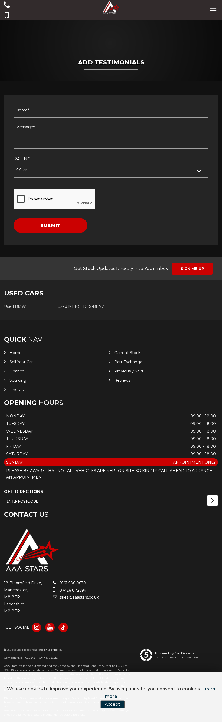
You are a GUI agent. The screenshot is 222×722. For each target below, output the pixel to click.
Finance (16, 371)
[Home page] (111, 7)
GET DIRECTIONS (23, 491)
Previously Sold (128, 371)
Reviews (122, 380)
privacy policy (53, 649)
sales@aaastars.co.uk (78, 597)
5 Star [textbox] (21, 169)
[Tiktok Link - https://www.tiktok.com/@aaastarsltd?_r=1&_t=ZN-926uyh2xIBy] (63, 627)
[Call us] (6, 5)
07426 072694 (72, 590)
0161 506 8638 (72, 583)
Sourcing (17, 380)
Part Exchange (128, 362)
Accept (112, 704)
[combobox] (111, 170)
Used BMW (15, 306)
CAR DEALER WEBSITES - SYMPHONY (177, 657)
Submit (51, 225)
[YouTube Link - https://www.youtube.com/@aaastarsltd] (50, 627)
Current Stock (127, 352)
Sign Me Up (192, 268)
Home (15, 352)
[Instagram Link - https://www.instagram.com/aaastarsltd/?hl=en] (36, 627)
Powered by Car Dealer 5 (174, 653)
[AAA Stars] (32, 571)
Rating (22, 158)
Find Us (16, 389)
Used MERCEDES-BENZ (81, 306)
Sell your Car (21, 362)
